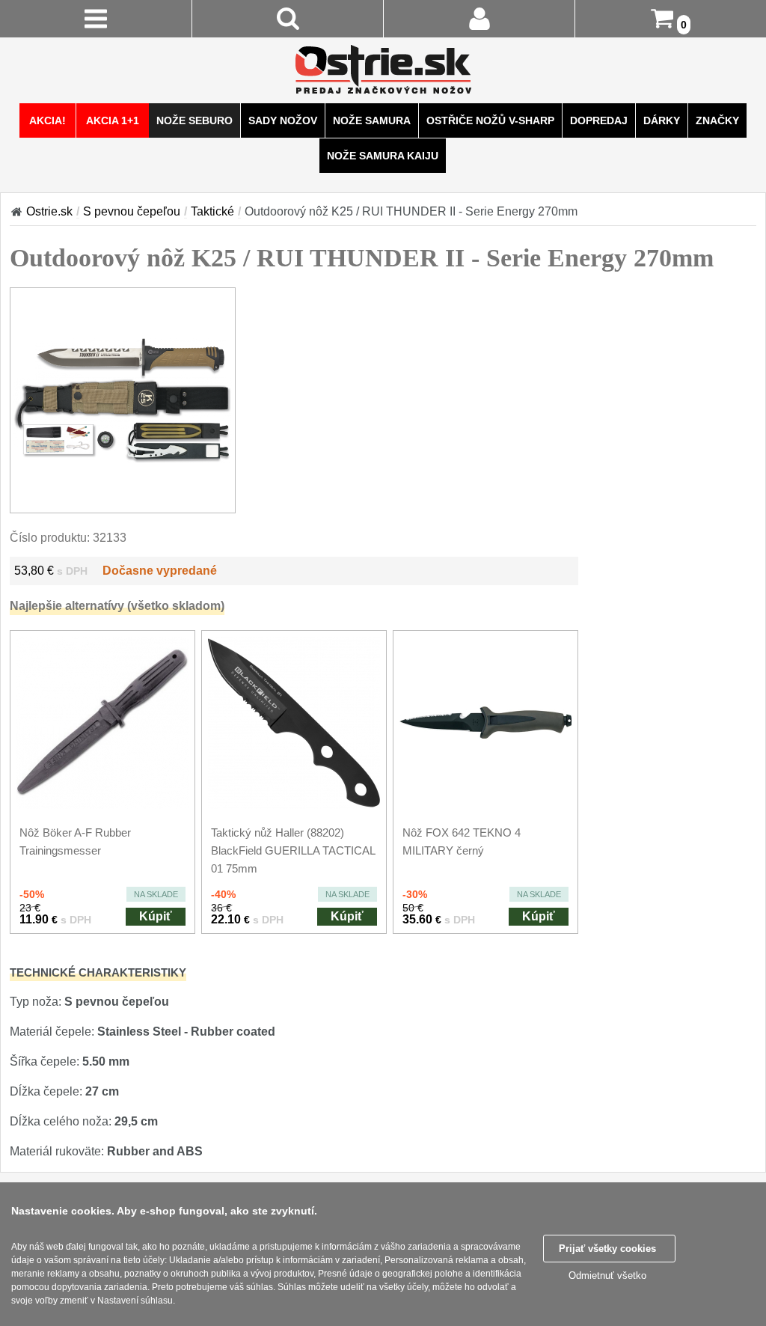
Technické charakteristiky (98, 972)
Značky (717, 120)
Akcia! (47, 120)
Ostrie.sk (49, 211)
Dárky (661, 120)
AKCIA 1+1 (112, 120)
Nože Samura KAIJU (382, 156)
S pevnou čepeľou (131, 211)
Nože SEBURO (194, 120)
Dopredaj (599, 120)
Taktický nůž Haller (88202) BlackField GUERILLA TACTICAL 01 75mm (293, 850)
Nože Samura (372, 120)
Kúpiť (155, 916)
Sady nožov (282, 120)
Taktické (212, 211)
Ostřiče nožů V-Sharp (490, 120)
